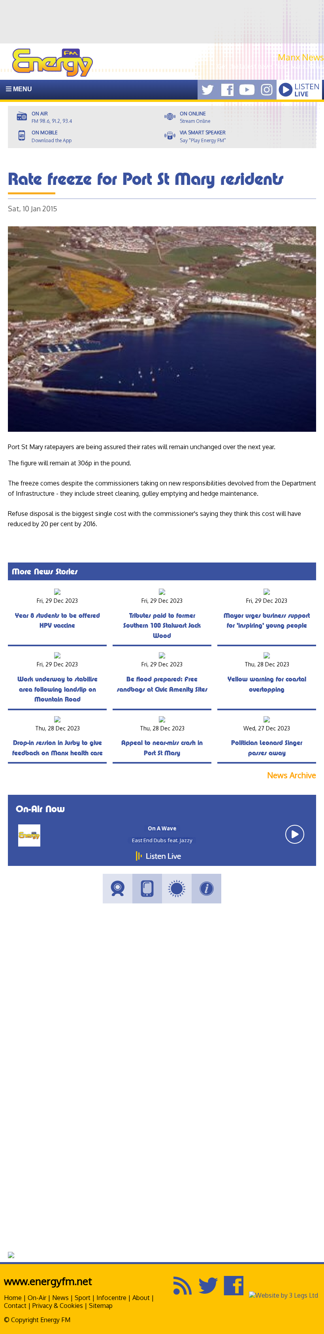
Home (13, 1298)
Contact (15, 1306)
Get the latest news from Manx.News (270, 66)
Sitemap (101, 1306)
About (141, 1298)
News (60, 1298)
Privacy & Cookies (57, 1306)
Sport (82, 1298)
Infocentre (111, 1298)
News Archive (291, 775)
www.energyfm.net (48, 1280)
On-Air (37, 1298)
